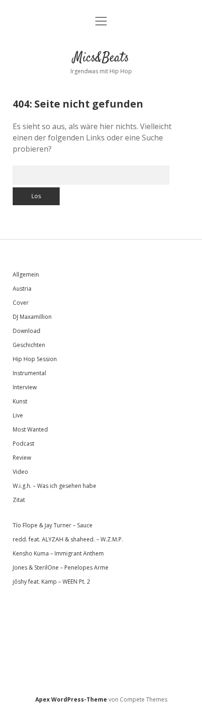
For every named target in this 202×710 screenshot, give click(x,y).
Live (18, 415)
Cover (21, 303)
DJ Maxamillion (32, 317)
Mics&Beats (101, 58)
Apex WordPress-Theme (71, 699)
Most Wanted (30, 429)
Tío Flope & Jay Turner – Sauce (53, 525)
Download (26, 331)
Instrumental (29, 373)
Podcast (23, 444)
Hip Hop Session (35, 359)
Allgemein (26, 274)
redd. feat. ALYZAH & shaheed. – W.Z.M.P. (68, 539)
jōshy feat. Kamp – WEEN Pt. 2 (51, 582)
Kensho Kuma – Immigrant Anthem (58, 553)
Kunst (20, 401)
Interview (25, 387)
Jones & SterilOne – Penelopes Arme (61, 567)
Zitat (19, 500)
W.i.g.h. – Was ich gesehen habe (54, 486)
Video (20, 472)
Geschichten (29, 345)
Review (22, 458)
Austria (22, 289)
